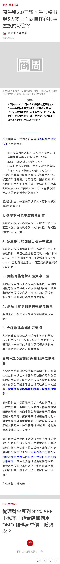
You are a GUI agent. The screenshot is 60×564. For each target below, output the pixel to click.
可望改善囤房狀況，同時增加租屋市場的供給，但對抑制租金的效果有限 (29, 457)
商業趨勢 (12, 504)
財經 (4, 5)
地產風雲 (13, 5)
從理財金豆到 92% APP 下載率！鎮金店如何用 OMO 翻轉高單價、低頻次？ (27, 521)
